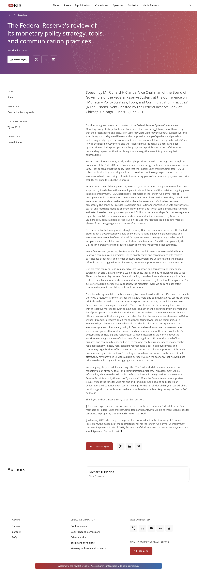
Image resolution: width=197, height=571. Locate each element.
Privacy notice (78, 537)
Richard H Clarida (19, 50)
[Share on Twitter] (36, 59)
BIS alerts (143, 550)
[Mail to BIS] (53, 59)
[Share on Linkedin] (45, 59)
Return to (136, 413)
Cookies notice (79, 526)
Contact (16, 531)
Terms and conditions (83, 542)
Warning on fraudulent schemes (88, 548)
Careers (16, 526)
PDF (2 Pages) (20, 59)
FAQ (14, 537)
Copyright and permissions (85, 531)
